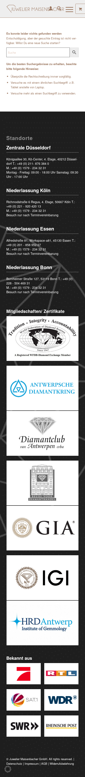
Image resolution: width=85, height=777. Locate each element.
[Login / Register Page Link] (48, 9)
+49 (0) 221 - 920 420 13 (23, 206)
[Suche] (57, 9)
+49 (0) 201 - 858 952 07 (23, 245)
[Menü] (67, 9)
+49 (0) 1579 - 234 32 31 (29, 168)
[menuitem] (48, 9)
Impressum (32, 763)
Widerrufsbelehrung (62, 763)
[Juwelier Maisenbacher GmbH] (35, 9)
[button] (8, 769)
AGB (44, 763)
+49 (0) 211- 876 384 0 (33, 163)
